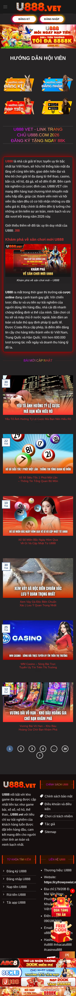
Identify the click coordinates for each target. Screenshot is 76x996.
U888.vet (16, 814)
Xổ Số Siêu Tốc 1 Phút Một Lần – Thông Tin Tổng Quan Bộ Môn (38, 479)
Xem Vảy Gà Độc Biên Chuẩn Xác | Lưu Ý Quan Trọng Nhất (38, 603)
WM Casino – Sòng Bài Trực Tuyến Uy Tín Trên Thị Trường (38, 666)
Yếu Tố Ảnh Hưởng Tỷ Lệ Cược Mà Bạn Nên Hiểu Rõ (38, 419)
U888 (9, 161)
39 (65, 748)
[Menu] (5, 7)
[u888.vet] (38, 7)
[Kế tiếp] (39, 755)
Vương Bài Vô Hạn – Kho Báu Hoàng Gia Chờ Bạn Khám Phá (38, 728)
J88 (17, 230)
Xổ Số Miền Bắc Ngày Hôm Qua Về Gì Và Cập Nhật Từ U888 (38, 541)
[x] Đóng (67, 955)
